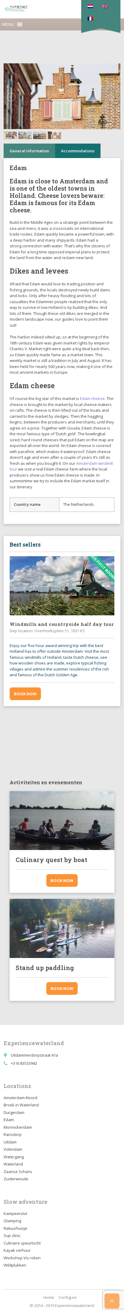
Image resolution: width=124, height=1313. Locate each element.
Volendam (13, 1149)
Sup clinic (12, 1235)
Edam (18, 181)
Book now (25, 693)
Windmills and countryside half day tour (62, 624)
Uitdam (10, 1142)
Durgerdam (14, 1112)
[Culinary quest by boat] (62, 820)
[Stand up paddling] (62, 928)
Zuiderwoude (16, 1178)
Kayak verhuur (17, 1250)
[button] (8, 24)
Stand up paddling (45, 968)
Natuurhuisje (15, 1228)
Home (48, 1297)
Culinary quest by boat (51, 860)
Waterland (13, 1164)
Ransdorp (13, 1134)
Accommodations (78, 151)
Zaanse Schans (18, 1171)
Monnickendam (18, 1127)
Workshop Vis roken (22, 1258)
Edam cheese (92, 398)
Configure (68, 1297)
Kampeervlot (15, 1213)
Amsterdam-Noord (20, 1097)
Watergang (14, 1156)
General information (29, 151)
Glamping (12, 1220)
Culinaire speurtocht (22, 1243)
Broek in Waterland (21, 1105)
